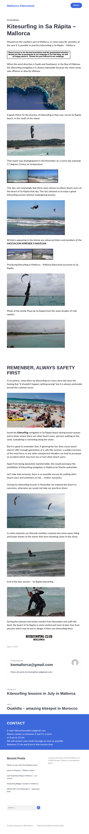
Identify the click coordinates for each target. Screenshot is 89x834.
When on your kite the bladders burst (22, 765)
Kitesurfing (13, 20)
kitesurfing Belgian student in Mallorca (22, 784)
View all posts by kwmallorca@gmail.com (31, 672)
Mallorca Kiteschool (20, 5)
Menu (76, 5)
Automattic (59, 826)
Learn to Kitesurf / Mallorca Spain (21, 770)
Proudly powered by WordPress (20, 826)
